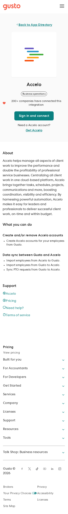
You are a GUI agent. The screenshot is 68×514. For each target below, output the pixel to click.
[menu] (62, 6)
